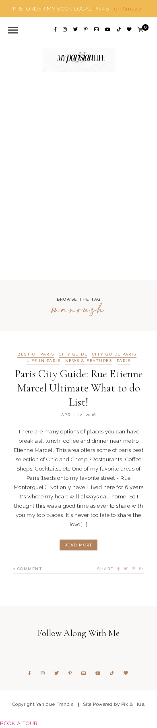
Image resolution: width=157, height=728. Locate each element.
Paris (124, 361)
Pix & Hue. (133, 704)
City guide (73, 354)
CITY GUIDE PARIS (114, 354)
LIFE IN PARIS (44, 361)
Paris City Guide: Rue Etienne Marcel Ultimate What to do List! (78, 388)
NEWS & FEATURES (88, 361)
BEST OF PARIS (35, 354)
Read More (78, 545)
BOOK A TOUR (19, 723)
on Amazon (129, 8)
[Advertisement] (78, 175)
